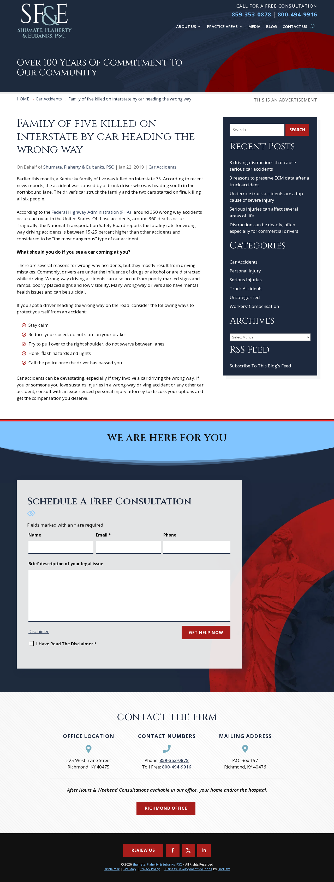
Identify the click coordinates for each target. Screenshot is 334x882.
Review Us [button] (143, 850)
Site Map (129, 869)
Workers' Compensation (254, 306)
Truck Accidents (246, 288)
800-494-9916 (297, 14)
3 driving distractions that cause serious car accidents (263, 165)
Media (254, 26)
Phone (169, 535)
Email (103, 535)
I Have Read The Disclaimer (66, 643)
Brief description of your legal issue (65, 564)
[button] (329, 844)
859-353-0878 (251, 14)
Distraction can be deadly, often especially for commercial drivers (264, 228)
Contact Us (295, 26)
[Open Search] (312, 26)
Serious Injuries (246, 280)
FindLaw (224, 869)
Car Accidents (162, 167)
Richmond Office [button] (166, 808)
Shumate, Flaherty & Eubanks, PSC (78, 167)
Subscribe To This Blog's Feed (260, 366)
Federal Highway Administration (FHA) (91, 212)
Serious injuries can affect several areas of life (264, 212)
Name (34, 535)
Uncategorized (245, 297)
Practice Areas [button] (222, 26)
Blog (271, 26)
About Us (186, 26)
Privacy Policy (150, 869)
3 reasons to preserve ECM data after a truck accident (269, 181)
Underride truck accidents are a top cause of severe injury (266, 196)
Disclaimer (38, 631)
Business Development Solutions (188, 869)
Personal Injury (245, 271)
